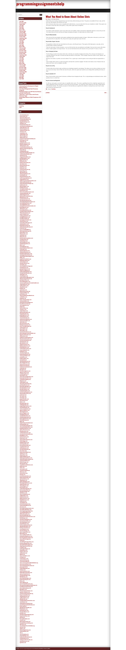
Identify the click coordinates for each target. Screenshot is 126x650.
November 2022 (22, 69)
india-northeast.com (24, 214)
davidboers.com (23, 492)
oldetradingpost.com (24, 194)
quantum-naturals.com (25, 592)
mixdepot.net (23, 557)
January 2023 (22, 66)
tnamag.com (22, 474)
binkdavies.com (23, 351)
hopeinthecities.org (24, 313)
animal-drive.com (24, 473)
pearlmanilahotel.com (25, 165)
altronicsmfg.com (24, 135)
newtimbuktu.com (24, 134)
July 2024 (21, 41)
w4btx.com (22, 257)
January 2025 (22, 32)
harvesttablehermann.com (25, 203)
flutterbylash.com (24, 609)
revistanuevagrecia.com (25, 371)
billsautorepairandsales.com (26, 590)
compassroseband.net (25, 470)
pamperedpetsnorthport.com (26, 247)
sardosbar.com (23, 235)
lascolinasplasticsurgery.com (26, 537)
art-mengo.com (23, 397)
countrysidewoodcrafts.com (26, 147)
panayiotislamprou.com (25, 176)
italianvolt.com (23, 236)
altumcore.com (23, 471)
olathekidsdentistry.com (25, 252)
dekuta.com (22, 554)
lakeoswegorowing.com (25, 621)
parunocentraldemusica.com (26, 583)
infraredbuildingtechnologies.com (27, 201)
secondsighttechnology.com (26, 266)
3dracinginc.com (23, 330)
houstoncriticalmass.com (25, 331)
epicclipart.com (23, 163)
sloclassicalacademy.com (25, 340)
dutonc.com (22, 401)
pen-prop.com (23, 506)
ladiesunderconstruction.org (26, 196)
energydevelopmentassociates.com (28, 205)
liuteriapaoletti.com (24, 424)
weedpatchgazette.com (25, 243)
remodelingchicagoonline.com (27, 541)
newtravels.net (23, 141)
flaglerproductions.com (25, 345)
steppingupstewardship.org (26, 546)
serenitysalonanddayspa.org (26, 126)
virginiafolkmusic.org (24, 284)
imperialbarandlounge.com (26, 222)
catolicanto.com (23, 289)
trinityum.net (22, 569)
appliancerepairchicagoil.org (26, 148)
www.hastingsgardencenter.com (27, 565)
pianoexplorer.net (24, 567)
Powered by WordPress (39, 648)
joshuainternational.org (25, 504)
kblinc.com (22, 245)
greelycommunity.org (24, 365)
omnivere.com (23, 131)
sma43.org (22, 540)
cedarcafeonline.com (24, 127)
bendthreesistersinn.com (25, 428)
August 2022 (22, 73)
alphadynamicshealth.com (26, 607)
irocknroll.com (23, 228)
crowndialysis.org (24, 275)
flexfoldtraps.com (24, 518)
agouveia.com (23, 624)
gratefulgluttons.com (24, 315)
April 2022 (21, 78)
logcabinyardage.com (24, 491)
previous (47, 92)
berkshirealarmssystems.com (26, 238)
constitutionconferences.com (26, 464)
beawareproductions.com (25, 378)
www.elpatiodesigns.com (25, 578)
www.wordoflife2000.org (25, 229)
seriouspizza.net (23, 469)
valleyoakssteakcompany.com (26, 459)
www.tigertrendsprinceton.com (27, 508)
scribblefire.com (23, 296)
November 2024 (22, 35)
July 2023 (21, 57)
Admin (57, 19)
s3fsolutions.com (23, 208)
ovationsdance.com (24, 285)
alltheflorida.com (23, 599)
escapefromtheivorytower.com (26, 211)
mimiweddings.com (24, 635)
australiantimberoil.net (25, 198)
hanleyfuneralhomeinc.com (26, 253)
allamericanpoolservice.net (26, 278)
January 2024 (22, 49)
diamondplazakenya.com (25, 588)
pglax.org (22, 421)
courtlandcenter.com (24, 446)
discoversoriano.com (24, 323)
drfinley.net (22, 617)
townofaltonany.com (24, 420)
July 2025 (21, 25)
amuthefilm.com (23, 357)
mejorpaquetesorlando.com (26, 254)
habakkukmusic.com (24, 499)
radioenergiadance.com (25, 173)
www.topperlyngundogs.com (26, 511)
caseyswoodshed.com (25, 460)
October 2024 (22, 36)
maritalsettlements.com (25, 415)
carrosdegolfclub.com (25, 204)
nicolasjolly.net (23, 359)
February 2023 (22, 64)
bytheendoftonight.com (25, 312)
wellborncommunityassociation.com (28, 180)
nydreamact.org (23, 155)
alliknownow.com (24, 336)
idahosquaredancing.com (25, 231)
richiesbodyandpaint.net (25, 119)
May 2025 (21, 27)
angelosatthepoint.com (25, 456)
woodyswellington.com (25, 575)
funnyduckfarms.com (24, 611)
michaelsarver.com (24, 267)
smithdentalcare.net (24, 638)
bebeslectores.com (24, 197)
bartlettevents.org (24, 187)
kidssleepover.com (24, 140)
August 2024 (22, 39)
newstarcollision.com (24, 263)
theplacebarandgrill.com (25, 452)
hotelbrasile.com (23, 184)
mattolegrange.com (24, 404)
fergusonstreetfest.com (25, 595)
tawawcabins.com (24, 232)
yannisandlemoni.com (25, 242)
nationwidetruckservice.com (26, 439)
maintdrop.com (23, 166)
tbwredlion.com (23, 589)
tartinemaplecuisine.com (25, 393)
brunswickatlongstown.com (26, 392)
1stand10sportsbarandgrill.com (27, 256)
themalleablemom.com (25, 387)
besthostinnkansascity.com (26, 637)
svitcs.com (22, 467)
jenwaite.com (23, 613)
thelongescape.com (24, 403)
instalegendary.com (24, 151)
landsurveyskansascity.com (26, 525)
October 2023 (22, 53)
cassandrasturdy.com (24, 317)
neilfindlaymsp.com (24, 448)
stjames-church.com (24, 372)
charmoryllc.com (23, 329)
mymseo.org (22, 627)
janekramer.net (23, 394)
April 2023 (21, 62)
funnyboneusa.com (24, 431)
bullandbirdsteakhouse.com (26, 536)
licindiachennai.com (24, 120)
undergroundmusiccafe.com (26, 639)
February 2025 (22, 31)
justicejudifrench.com (25, 385)
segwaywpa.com (23, 480)
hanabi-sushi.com (24, 551)
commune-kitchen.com (25, 355)
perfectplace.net (23, 294)
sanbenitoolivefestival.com (26, 319)
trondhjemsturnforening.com (26, 586)
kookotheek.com (23, 175)
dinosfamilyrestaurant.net (25, 200)
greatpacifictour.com (24, 442)
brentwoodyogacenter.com (26, 543)
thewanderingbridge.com (25, 386)
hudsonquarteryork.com (25, 579)
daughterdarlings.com (25, 121)
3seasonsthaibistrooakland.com (27, 295)
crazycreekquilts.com (24, 350)
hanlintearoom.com (24, 610)
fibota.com (22, 581)
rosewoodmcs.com (24, 558)
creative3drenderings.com (25, 488)
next (105, 92)
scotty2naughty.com (24, 373)
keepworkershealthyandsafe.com (27, 152)
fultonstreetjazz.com (24, 186)
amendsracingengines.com (26, 519)
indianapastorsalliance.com (26, 457)
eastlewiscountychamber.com (26, 337)
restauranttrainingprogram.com (27, 277)
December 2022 (22, 67)
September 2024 (23, 38)
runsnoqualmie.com (24, 529)
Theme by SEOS (47, 648)
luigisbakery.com (23, 550)
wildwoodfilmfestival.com (25, 182)
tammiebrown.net (24, 400)
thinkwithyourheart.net (25, 225)
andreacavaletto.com (24, 301)
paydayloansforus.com (25, 142)
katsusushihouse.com (25, 364)
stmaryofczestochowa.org (25, 383)
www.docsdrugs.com (24, 530)
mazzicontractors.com (25, 571)
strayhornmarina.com (24, 344)
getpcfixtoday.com (24, 159)
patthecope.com (23, 466)
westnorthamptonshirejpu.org (26, 183)
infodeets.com (23, 123)
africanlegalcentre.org (25, 362)
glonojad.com (23, 369)
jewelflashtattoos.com (25, 158)
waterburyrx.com (23, 453)
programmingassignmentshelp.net (27, 138)
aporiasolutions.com (24, 478)
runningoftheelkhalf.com (25, 512)
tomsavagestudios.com (25, 281)
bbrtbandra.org (23, 161)
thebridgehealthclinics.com (26, 483)
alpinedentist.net (23, 172)
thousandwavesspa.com (25, 445)
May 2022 (21, 77)
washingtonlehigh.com (25, 548)
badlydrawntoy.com (24, 497)
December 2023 (22, 50)
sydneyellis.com (23, 274)
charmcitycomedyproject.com (26, 376)
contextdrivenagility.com (25, 379)
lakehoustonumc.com (24, 498)
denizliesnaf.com (23, 463)
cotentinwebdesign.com (25, 193)
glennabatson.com (24, 343)
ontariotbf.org (23, 149)
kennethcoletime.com (24, 389)
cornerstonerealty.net (24, 561)
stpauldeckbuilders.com (25, 526)
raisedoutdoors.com (24, 224)
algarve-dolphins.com (25, 410)
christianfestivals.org (24, 407)
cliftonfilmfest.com (24, 221)
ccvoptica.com (23, 547)
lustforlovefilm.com (24, 358)
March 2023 (21, 63)
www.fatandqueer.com (25, 522)
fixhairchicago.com (24, 462)
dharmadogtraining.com (25, 630)
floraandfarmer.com (24, 207)
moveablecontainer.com (25, 189)
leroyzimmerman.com (25, 616)
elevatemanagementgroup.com (27, 614)
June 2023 (21, 59)
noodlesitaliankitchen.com (26, 154)
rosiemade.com (23, 249)
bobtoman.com (23, 168)
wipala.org (22, 306)
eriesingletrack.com (24, 246)
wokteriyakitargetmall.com (26, 271)
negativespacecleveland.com (26, 422)
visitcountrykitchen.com (25, 408)
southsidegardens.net (24, 568)
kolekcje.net (22, 288)
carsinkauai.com (23, 602)
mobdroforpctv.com (24, 316)
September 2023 (23, 55)
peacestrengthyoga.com (25, 515)
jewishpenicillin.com (24, 280)
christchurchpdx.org (24, 352)
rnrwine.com (22, 620)
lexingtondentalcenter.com (26, 273)
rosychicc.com (23, 309)
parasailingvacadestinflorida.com (27, 604)
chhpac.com (22, 628)
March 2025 (21, 29)
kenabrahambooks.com (25, 354)
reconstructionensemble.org (26, 434)
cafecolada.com (23, 322)
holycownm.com (23, 438)
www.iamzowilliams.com (25, 564)
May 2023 (21, 60)
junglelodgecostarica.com (25, 406)
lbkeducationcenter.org (25, 291)
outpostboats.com (24, 310)
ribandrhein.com (23, 287)
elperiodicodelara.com (25, 117)
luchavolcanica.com (24, 436)
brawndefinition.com (24, 347)
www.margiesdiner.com (25, 532)
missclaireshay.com (24, 114)
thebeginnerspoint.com (25, 324)
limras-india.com (23, 116)
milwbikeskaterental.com (25, 417)
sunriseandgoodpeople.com (26, 425)
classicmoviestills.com (25, 320)
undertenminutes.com (25, 130)
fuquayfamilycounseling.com (26, 623)
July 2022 (21, 74)
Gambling (53, 89)
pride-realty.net (23, 606)
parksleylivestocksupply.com (26, 302)
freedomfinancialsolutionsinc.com (27, 516)
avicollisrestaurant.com (25, 449)
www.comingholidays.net (25, 326)
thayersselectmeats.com (25, 477)
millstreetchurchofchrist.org (26, 603)
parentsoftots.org (23, 487)
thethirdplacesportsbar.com (26, 572)
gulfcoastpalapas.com (25, 481)
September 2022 (23, 71)
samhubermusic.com (24, 641)
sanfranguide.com (24, 327)
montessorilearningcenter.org (26, 593)
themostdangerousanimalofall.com (27, 333)
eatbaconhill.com (23, 137)
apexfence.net (23, 642)
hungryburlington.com (25, 390)
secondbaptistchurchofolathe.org (27, 625)
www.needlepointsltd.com (25, 534)
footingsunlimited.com (25, 527)
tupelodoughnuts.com (25, 250)
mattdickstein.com (24, 495)
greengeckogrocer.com (25, 268)
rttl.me (21, 632)
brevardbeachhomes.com (25, 210)
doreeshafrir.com (23, 375)
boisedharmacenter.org (25, 303)
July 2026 (21, 21)
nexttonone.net (23, 501)
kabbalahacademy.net (24, 260)
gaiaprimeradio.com (24, 399)
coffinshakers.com (24, 382)
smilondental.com (24, 261)
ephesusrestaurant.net (25, 574)
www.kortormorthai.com (25, 520)
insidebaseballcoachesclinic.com (27, 600)
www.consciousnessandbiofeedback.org (29, 562)
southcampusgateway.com (26, 177)
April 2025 (21, 28)
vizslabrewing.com (24, 239)
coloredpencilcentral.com (25, 219)
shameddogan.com (24, 485)
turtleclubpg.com (23, 441)
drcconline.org (23, 450)
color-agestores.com (24, 305)
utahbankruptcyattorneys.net (26, 226)
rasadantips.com (23, 133)
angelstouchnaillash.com (25, 259)
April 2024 (21, 45)
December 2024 (22, 34)
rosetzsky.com (23, 368)
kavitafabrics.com (24, 435)
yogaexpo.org (23, 298)
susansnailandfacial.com (25, 505)
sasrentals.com (23, 264)
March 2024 (21, 46)
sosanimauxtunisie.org (25, 169)
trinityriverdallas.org (24, 292)
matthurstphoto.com (24, 597)
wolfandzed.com (23, 553)
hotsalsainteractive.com (25, 124)
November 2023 (22, 52)
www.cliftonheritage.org (25, 539)
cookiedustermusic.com (25, 432)
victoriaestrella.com (24, 443)
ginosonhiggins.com (24, 413)
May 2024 (21, 43)
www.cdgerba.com (24, 582)
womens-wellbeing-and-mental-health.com (29, 282)
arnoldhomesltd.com (24, 218)
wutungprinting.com (24, 414)
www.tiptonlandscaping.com (26, 544)
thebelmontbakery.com (25, 144)
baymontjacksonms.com (25, 418)
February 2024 (22, 48)
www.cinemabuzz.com (25, 555)
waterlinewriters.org (24, 484)
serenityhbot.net (23, 502)
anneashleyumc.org (24, 523)
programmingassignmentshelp (40, 3)
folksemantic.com (24, 233)
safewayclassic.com (24, 145)
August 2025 (22, 24)
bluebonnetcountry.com (25, 162)
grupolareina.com (24, 190)
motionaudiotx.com (24, 631)
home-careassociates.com (25, 299)
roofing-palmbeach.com (25, 215)
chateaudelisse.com (24, 179)
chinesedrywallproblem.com (26, 427)
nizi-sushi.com (23, 396)
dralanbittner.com (24, 240)
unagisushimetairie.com (25, 156)
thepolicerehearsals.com (25, 334)
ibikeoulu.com (23, 380)
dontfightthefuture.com (25, 217)
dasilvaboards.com (24, 341)
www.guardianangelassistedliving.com (28, 585)
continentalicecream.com (25, 348)
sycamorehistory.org (24, 560)
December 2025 (22, 22)
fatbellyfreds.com (23, 576)
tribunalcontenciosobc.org (26, 338)
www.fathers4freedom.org (25, 509)
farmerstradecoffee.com (25, 490)
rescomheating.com (24, 634)
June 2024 (21, 42)
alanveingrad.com (24, 411)
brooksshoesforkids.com (25, 476)
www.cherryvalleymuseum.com (27, 191)
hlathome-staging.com (25, 270)
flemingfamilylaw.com (25, 618)
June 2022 (21, 76)
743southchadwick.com (25, 212)
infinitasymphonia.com (25, 361)
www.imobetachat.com (25, 494)
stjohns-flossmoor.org (25, 429)
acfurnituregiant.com (24, 128)
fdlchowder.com (23, 533)
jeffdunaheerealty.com (25, 513)
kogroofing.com (23, 170)
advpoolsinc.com (23, 455)
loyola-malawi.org (24, 308)
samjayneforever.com (24, 596)
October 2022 (22, 70)
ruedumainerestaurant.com (26, 366)
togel (20, 107)
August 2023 (22, 56)
